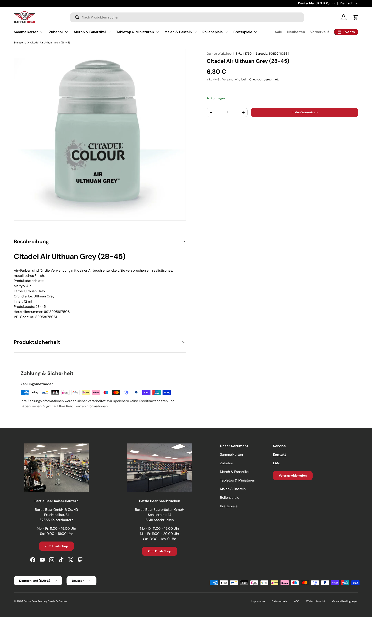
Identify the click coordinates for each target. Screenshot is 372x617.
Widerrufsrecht (315, 601)
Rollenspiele (212, 32)
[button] (355, 17)
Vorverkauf (319, 32)
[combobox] (187, 17)
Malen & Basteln (178, 32)
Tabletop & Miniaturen (135, 32)
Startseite (20, 42)
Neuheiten (296, 32)
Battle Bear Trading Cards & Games (45, 601)
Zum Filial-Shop (56, 546)
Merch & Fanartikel (90, 32)
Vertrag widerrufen (293, 475)
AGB (296, 601)
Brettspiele (242, 32)
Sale (278, 32)
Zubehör (56, 32)
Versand (228, 79)
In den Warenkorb (305, 112)
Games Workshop (219, 53)
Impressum (258, 601)
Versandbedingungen (345, 601)
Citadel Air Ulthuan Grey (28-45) (50, 42)
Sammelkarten (26, 32)
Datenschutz (279, 601)
